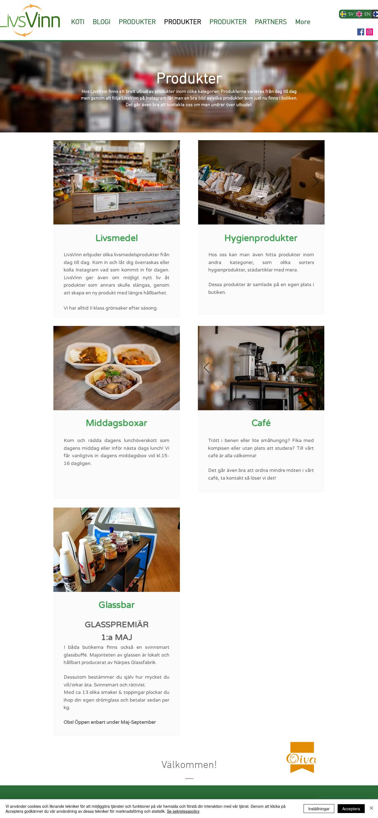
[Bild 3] (136, 217)
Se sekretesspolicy (183, 811)
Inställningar (319, 808)
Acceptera (351, 808)
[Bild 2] (129, 217)
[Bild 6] (121, 217)
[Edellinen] (62, 182)
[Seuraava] (171, 182)
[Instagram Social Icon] (369, 31)
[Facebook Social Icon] (360, 31)
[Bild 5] (105, 217)
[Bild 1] (97, 217)
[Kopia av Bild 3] (114, 217)
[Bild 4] (273, 403)
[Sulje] (371, 809)
